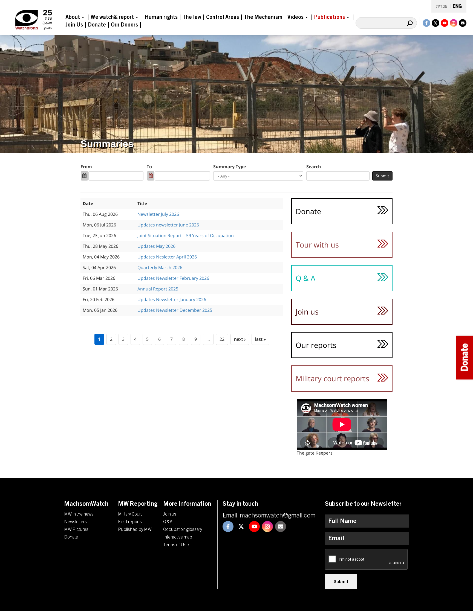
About (72, 17)
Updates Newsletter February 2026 (173, 278)
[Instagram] (453, 23)
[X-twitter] (435, 23)
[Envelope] (462, 23)
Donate (97, 25)
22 (222, 339)
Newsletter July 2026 (158, 214)
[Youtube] (444, 23)
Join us (307, 312)
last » (260, 339)
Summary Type (229, 167)
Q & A (305, 278)
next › (240, 339)
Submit (382, 175)
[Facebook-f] (426, 23)
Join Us (74, 25)
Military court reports (332, 378)
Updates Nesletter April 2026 (167, 257)
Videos (295, 17)
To (149, 167)
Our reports (316, 345)
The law (192, 17)
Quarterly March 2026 (159, 267)
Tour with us (317, 245)
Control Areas (222, 17)
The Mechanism (263, 17)
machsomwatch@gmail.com (278, 515)
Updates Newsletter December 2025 (174, 310)
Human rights (161, 17)
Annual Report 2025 (157, 289)
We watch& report (112, 17)
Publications (329, 17)
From (86, 167)
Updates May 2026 (156, 246)
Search (313, 167)
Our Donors (124, 25)
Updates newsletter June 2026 (168, 225)
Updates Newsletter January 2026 (171, 299)
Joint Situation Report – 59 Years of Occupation (185, 235)
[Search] (410, 23)
